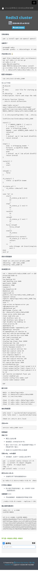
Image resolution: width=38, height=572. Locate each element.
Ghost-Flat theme (22, 563)
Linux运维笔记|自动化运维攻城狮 (18, 8)
